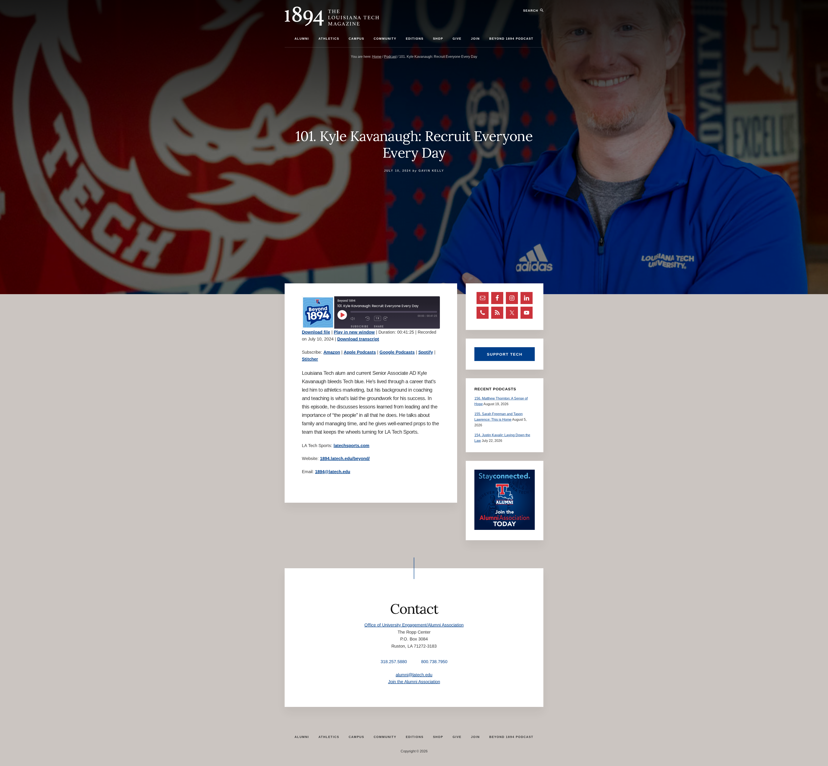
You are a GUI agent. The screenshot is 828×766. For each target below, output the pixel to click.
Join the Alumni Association (414, 681)
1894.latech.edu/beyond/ (345, 458)
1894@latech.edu (332, 471)
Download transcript (358, 339)
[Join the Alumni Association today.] (504, 529)
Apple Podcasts (360, 352)
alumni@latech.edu (414, 674)
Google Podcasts (397, 352)
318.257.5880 (394, 661)
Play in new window (354, 332)
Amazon (331, 352)
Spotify (425, 352)
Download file (316, 332)
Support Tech (504, 354)
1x (378, 318)
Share (379, 326)
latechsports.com (351, 445)
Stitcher (310, 359)
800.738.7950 (434, 661)
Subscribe (360, 326)
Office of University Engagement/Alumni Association (414, 625)
